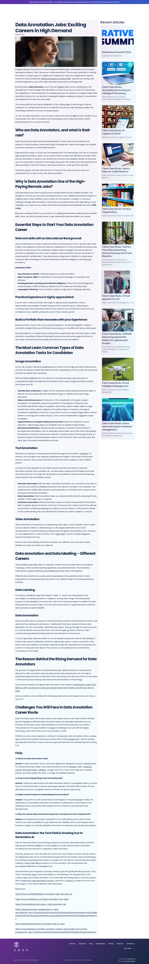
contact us (70, 880)
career (34, 874)
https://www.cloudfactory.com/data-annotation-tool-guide (42, 899)
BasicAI (73, 766)
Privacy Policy (69, 960)
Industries (82, 944)
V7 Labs (50, 770)
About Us (120, 944)
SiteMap (88, 960)
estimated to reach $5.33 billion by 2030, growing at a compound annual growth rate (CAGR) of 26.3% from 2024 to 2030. (55, 687)
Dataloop (87, 766)
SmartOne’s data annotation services (37, 880)
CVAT (79, 766)
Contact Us (130, 944)
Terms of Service (79, 960)
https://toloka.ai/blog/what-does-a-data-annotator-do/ (41, 904)
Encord (19, 770)
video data (60, 534)
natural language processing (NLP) (56, 78)
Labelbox (42, 770)
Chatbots (84, 453)
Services (72, 944)
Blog (90, 944)
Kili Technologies (30, 770)
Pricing (110, 944)
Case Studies (100, 944)
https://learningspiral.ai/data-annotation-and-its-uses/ (40, 924)
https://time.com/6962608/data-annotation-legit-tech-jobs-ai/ (44, 894)
